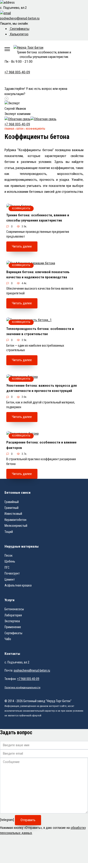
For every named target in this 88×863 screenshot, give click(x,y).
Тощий (9, 532)
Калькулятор (18, 34)
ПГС (7, 567)
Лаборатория (13, 615)
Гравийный (12, 502)
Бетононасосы (14, 609)
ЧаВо (8, 639)
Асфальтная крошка (18, 585)
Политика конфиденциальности (22, 687)
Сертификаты (19, 29)
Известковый (13, 513)
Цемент (10, 579)
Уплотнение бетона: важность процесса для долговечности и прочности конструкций (41, 388)
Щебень (10, 561)
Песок (9, 555)
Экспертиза (12, 621)
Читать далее (22, 246)
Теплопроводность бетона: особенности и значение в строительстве (40, 331)
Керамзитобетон (15, 520)
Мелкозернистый (16, 525)
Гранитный (12, 508)
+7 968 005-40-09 (17, 124)
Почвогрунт (12, 573)
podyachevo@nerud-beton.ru (32, 670)
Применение (13, 627)
